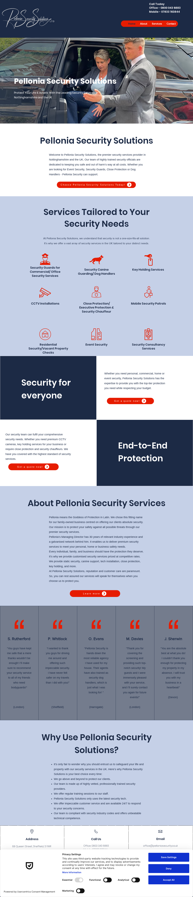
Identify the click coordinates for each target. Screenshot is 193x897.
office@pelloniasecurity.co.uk (160, 846)
